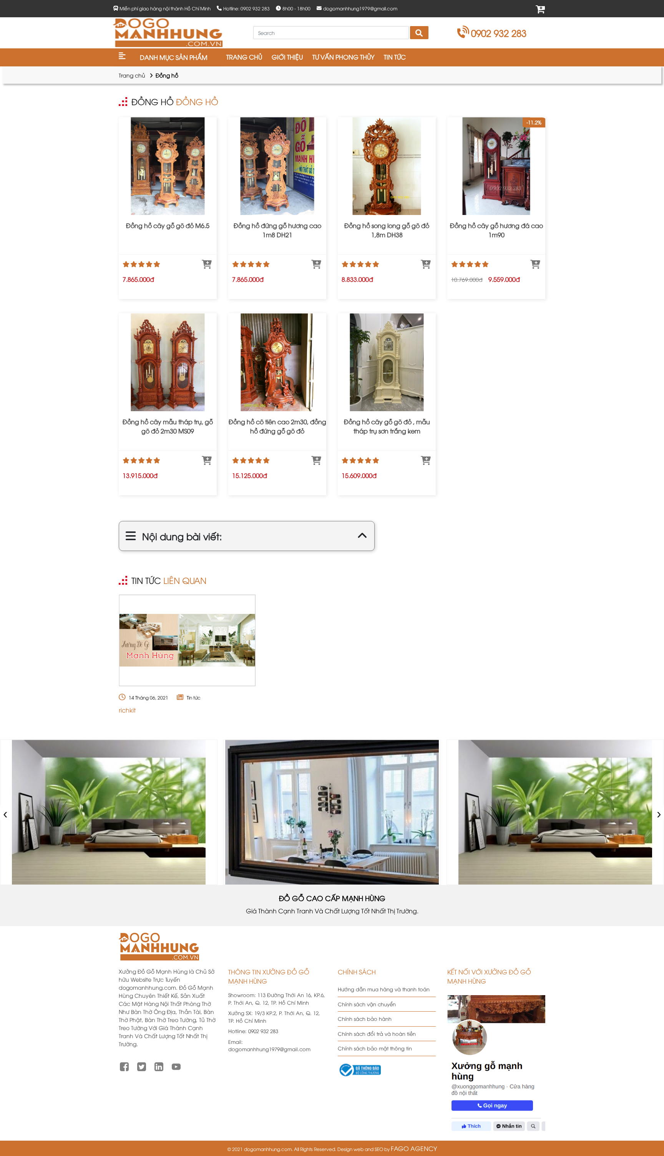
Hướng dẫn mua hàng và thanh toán (384, 989)
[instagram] (158, 1065)
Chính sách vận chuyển (367, 1004)
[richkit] (187, 640)
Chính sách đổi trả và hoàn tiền (377, 1033)
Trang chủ (132, 75)
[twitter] (141, 1065)
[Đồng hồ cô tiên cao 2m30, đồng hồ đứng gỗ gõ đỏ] (277, 362)
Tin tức (194, 697)
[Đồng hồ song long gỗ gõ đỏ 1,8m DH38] (387, 166)
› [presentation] (659, 812)
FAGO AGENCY (414, 1148)
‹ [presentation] (5, 812)
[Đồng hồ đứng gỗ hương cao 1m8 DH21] (277, 166)
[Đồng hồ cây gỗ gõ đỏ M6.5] (168, 166)
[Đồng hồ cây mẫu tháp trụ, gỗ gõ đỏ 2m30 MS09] (168, 362)
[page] (124, 1065)
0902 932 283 (498, 32)
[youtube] (176, 1065)
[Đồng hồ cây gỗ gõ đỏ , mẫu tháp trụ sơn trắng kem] (387, 362)
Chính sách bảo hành (365, 1018)
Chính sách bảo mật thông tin (375, 1048)
